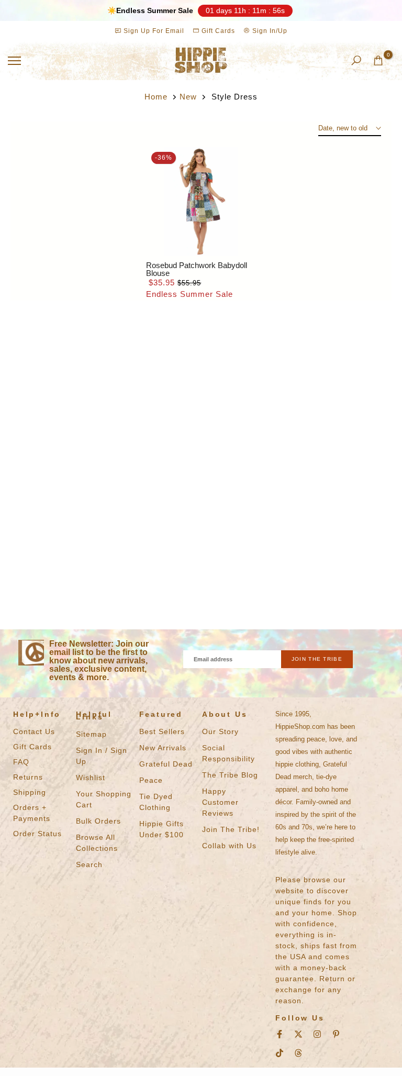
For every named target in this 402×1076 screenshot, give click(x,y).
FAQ (21, 762)
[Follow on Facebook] (279, 1034)
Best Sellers (162, 731)
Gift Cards (217, 31)
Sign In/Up (268, 31)
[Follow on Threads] (298, 1053)
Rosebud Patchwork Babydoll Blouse (196, 269)
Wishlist (90, 777)
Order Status (37, 833)
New (188, 96)
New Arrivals (162, 748)
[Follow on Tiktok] (279, 1053)
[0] (378, 60)
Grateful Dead (166, 764)
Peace (151, 780)
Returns (28, 777)
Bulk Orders (98, 821)
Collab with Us (229, 845)
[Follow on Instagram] (317, 1034)
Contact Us (34, 731)
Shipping (29, 792)
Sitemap (91, 734)
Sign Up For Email (154, 31)
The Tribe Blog (230, 775)
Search (89, 864)
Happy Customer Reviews (220, 802)
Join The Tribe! (231, 829)
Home (156, 96)
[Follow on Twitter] (298, 1034)
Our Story (220, 731)
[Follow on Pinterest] (336, 1034)
